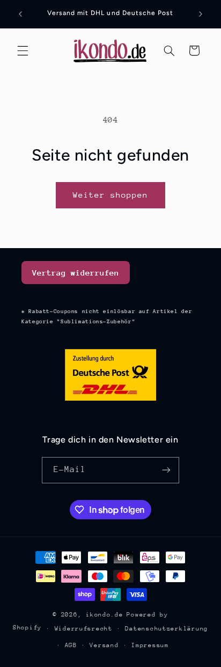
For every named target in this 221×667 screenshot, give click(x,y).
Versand (104, 645)
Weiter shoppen (111, 194)
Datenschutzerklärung (166, 628)
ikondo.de (104, 614)
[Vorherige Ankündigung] (20, 14)
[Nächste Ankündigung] (200, 14)
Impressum (150, 645)
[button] (22, 50)
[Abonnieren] (166, 470)
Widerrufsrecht (84, 628)
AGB (71, 645)
